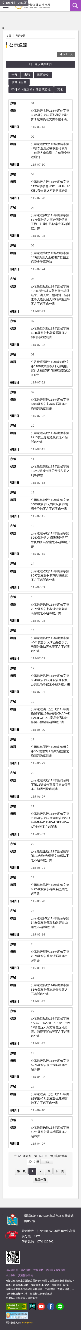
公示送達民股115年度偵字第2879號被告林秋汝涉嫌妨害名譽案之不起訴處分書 (50, 609)
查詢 (75, 5)
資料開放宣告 (25, 1275)
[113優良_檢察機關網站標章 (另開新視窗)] (17, 1316)
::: (3, 28)
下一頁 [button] (59, 1171)
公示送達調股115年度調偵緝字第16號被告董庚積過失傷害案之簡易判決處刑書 (50, 784)
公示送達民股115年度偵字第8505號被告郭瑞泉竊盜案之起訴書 (50, 889)
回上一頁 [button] (68, 54)
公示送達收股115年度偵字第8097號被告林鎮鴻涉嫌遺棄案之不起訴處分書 (50, 575)
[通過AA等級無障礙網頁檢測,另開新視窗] (16, 1307)
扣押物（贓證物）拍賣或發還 (31, 89)
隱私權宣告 (12, 1270)
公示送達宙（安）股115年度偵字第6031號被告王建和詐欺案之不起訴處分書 (50, 1098)
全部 (14, 74)
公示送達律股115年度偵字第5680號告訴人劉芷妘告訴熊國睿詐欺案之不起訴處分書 (50, 504)
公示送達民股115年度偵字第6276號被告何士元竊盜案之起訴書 (50, 1065)
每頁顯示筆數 (58, 1156)
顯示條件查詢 (43, 64)
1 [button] (32, 1171)
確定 (47, 1162)
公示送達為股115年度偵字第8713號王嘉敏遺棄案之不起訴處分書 (50, 437)
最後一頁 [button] (40, 1179)
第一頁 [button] (21, 1171)
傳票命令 (43, 74)
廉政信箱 (26, 1270)
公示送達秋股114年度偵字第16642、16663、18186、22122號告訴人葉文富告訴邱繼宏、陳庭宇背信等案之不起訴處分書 (50, 1027)
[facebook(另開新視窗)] (50, 1307)
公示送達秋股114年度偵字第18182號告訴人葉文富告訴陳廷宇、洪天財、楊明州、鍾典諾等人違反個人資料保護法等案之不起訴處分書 (50, 295)
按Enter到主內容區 (14, 2)
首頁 (8, 36)
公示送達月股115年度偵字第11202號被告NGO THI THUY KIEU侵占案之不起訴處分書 (50, 186)
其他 (60, 89)
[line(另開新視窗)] (60, 1307)
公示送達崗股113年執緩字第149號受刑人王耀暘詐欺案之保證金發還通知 (50, 257)
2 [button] (40, 1171)
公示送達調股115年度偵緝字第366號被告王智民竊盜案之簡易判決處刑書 (50, 751)
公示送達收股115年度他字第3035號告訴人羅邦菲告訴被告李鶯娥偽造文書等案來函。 (50, 115)
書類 (27, 74)
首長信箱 (38, 1270)
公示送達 (18, 45)
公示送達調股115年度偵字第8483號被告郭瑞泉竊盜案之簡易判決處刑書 (50, 404)
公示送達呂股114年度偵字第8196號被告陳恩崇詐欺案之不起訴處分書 (50, 989)
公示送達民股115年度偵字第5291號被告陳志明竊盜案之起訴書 (50, 1132)
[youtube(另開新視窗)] (41, 1307)
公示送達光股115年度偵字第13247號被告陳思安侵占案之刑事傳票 (50, 471)
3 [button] (49, 1171)
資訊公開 (20, 36)
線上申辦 (10, 1275)
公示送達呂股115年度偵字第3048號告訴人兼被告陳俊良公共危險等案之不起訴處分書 (50, 680)
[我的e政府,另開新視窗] (32, 1307)
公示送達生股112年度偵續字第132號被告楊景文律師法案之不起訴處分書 (50, 856)
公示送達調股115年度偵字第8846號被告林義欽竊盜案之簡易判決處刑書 (50, 333)
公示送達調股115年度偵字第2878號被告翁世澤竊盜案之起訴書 (50, 956)
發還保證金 (19, 82)
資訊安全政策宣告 (56, 1270)
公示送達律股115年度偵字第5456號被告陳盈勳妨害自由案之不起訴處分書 (50, 922)
